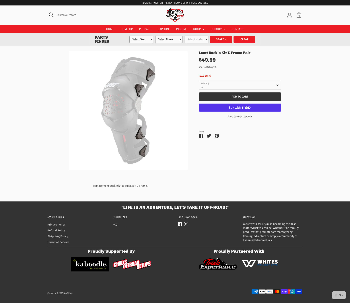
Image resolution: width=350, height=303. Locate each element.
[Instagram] (186, 224)
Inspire (181, 29)
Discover (218, 29)
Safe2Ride (68, 293)
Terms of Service (58, 242)
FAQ (115, 224)
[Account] (289, 15)
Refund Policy (56, 230)
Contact (238, 29)
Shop (197, 29)
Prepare (145, 29)
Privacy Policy (56, 224)
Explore (164, 29)
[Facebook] (180, 224)
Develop (127, 29)
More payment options (240, 116)
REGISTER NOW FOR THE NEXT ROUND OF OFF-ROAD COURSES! (175, 2)
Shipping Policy (57, 236)
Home (110, 29)
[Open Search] (51, 14)
